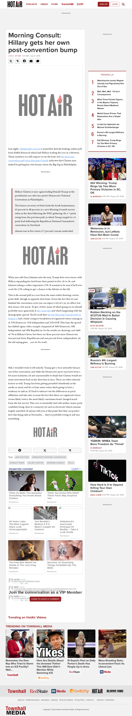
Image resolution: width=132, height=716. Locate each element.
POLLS (71, 463)
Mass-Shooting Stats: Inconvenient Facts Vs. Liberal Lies (111, 663)
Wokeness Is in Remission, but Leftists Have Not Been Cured (105, 232)
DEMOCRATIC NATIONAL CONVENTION (49, 457)
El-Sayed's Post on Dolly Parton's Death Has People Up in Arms (81, 663)
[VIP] (82, 4)
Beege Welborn (97, 325)
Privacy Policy (79, 700)
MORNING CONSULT (55, 463)
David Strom (95, 494)
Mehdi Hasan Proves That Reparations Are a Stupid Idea (109, 116)
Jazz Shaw (14, 56)
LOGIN (115, 4)
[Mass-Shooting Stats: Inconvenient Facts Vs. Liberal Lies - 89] (112, 643)
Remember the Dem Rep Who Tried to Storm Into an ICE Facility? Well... (19, 665)
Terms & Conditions (66, 700)
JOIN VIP (103, 4)
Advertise (54, 700)
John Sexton (95, 238)
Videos (44, 4)
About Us (21, 700)
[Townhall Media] (16, 710)
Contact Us (90, 700)
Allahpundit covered (29, 148)
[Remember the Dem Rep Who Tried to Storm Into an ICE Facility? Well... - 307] (20, 643)
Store (54, 4)
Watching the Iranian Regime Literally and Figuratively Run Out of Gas (110, 83)
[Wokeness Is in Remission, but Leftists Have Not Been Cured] (107, 214)
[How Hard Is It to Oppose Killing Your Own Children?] (107, 470)
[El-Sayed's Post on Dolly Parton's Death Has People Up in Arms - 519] (81, 643)
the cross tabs (44, 310)
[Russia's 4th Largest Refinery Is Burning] (107, 346)
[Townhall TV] (69, 4)
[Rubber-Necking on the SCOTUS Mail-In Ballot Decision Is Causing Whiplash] (107, 298)
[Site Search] (123, 4)
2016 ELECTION (22, 457)
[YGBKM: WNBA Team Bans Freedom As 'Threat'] (107, 427)
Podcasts (31, 4)
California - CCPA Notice (105, 700)
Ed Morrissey (96, 196)
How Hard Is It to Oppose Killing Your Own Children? (106, 488)
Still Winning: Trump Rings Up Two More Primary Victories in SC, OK (109, 143)
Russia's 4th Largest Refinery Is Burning (103, 362)
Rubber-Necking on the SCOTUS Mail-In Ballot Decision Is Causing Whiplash (105, 317)
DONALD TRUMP (17, 463)
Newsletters (45, 700)
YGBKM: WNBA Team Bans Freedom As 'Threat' (107, 442)
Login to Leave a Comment (45, 599)
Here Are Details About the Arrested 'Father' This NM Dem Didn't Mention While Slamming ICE (50, 666)
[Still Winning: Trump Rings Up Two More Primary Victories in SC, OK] (107, 169)
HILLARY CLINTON (35, 463)
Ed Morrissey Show (33, 700)
